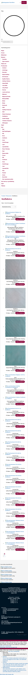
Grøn (3, 140)
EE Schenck (5, 76)
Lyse (3, 144)
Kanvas (4, 90)
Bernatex (4, 72)
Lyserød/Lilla (5, 146)
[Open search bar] (2, 39)
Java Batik (4, 85)
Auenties (4, 59)
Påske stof (3, 63)
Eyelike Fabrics (6, 79)
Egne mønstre (5, 61)
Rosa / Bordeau (6, 149)
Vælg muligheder (20, 219)
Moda (3, 103)
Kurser (2, 53)
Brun (3, 135)
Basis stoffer (5, 153)
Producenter (4, 66)
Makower (4, 94)
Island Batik (5, 83)
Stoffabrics (5, 116)
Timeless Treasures (7, 120)
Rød (3, 151)
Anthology (4, 70)
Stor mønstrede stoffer (7, 179)
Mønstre (3, 57)
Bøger (2, 50)
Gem (1, 674)
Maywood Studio (6, 96)
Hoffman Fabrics (6, 81)
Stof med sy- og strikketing (7, 181)
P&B (3, 107)
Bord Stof (4, 177)
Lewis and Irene (6, 92)
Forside (3, 195)
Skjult (2, 125)
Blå (3, 133)
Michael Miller (5, 98)
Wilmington (5, 123)
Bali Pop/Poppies (6, 131)
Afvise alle (8, 647)
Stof (2, 127)
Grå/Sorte (4, 138)
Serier (3, 175)
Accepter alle (14, 647)
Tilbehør (3, 186)
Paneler (4, 172)
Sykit (2, 183)
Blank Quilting (5, 74)
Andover (4, 68)
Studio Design (5, 118)
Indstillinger (3, 647)
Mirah (3, 101)
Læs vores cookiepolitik (5, 646)
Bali (3, 129)
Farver (3, 155)
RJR (3, 112)
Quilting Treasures (6, 109)
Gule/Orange (5, 142)
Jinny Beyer (5, 87)
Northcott (4, 105)
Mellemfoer (4, 55)
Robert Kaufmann (6, 114)
